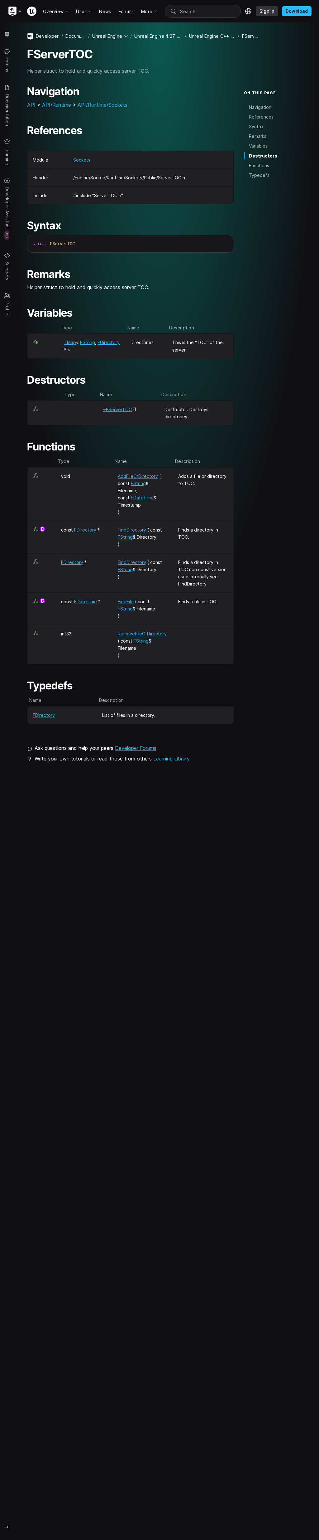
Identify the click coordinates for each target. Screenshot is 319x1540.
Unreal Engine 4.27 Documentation (158, 36)
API (31, 105)
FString (87, 342)
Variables (258, 145)
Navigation (260, 107)
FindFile (126, 601)
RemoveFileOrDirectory (142, 633)
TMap (70, 342)
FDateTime (142, 497)
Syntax (256, 126)
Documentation (75, 36)
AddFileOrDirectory (138, 476)
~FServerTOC (117, 409)
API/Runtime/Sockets (102, 105)
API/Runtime (56, 105)
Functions (259, 165)
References (261, 116)
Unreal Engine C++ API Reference (212, 36)
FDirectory (109, 342)
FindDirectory (132, 529)
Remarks (257, 136)
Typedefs (259, 175)
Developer (47, 36)
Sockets (81, 160)
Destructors (263, 155)
